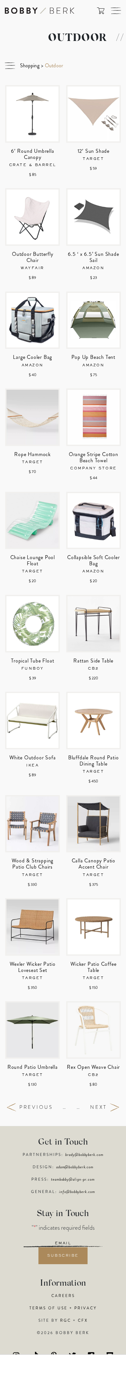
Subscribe (63, 1255)
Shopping (29, 65)
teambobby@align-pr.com (73, 1179)
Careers (63, 1296)
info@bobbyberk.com (77, 1192)
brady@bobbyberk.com (84, 1155)
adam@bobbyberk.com (74, 1167)
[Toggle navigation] (116, 10)
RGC (65, 1320)
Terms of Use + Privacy (63, 1308)
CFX (83, 1320)
